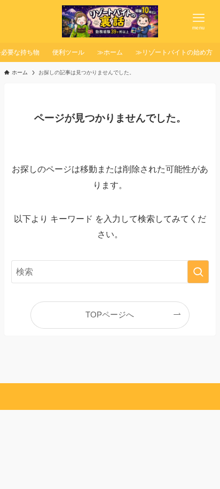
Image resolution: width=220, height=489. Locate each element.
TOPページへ (109, 315)
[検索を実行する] (198, 271)
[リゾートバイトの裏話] (110, 21)
